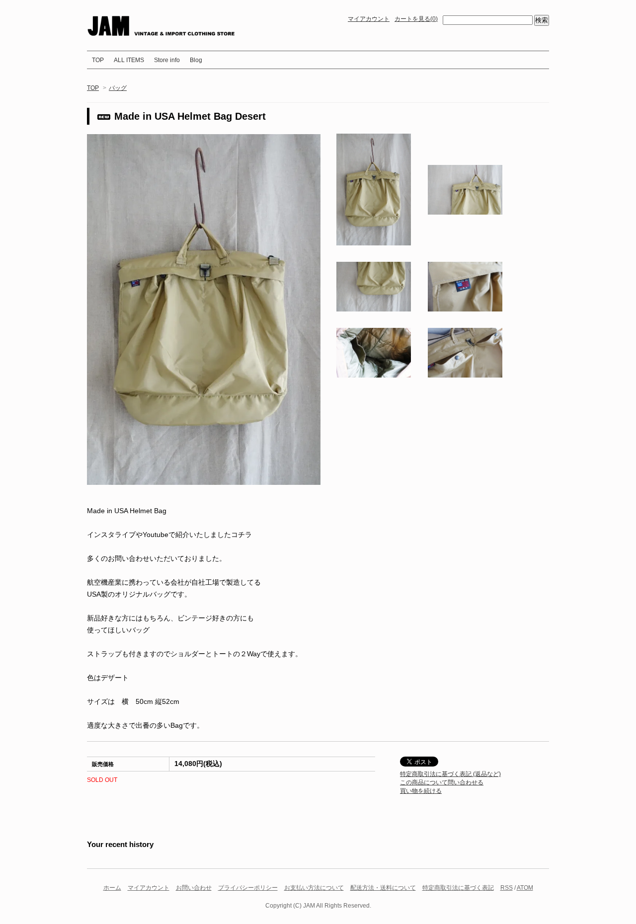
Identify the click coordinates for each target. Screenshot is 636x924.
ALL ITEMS (129, 60)
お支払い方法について (314, 887)
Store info (167, 60)
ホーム (112, 887)
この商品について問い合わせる (441, 782)
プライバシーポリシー (248, 887)
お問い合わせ (194, 887)
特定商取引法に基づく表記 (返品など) (450, 773)
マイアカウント (369, 18)
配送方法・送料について (383, 887)
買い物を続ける (421, 790)
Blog (196, 60)
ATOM (525, 887)
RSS (506, 887)
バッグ (118, 87)
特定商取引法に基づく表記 (458, 887)
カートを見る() (416, 18)
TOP (98, 60)
